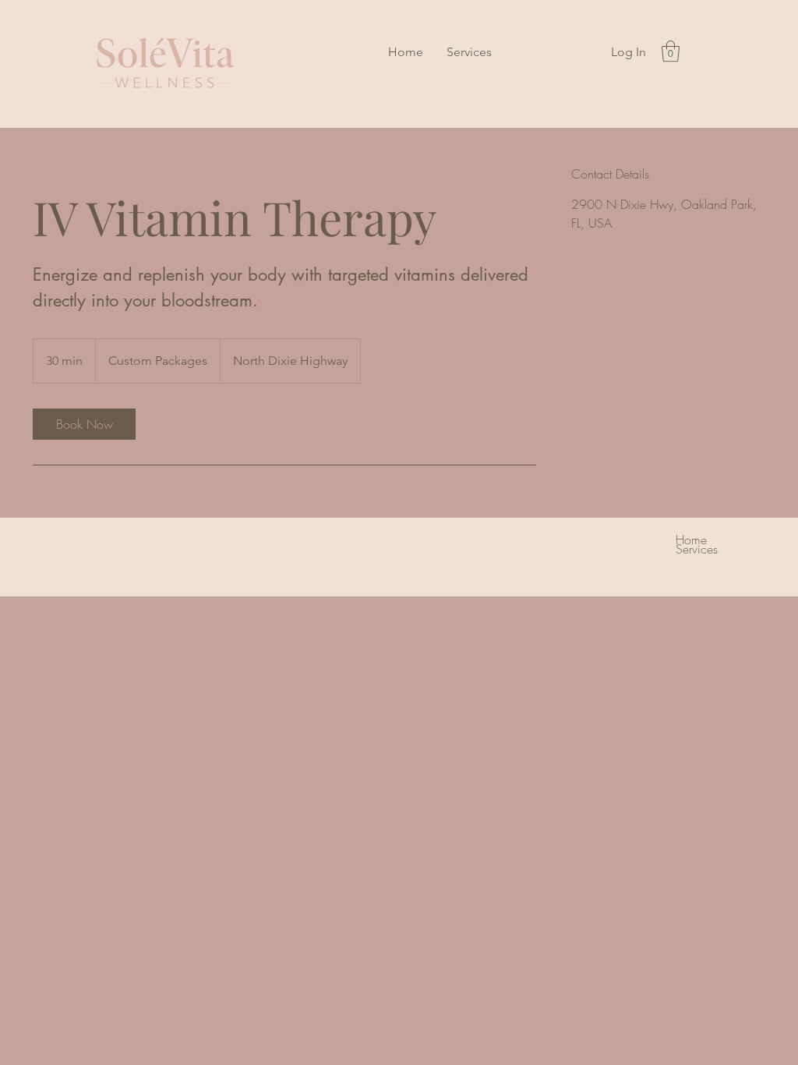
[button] (671, 51)
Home (691, 539)
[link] (84, 424)
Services (697, 549)
